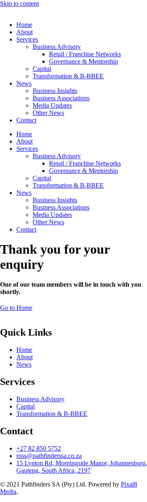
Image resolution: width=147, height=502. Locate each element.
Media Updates (52, 105)
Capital (42, 68)
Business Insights (55, 90)
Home (24, 24)
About (24, 32)
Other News (48, 112)
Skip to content (19, 3)
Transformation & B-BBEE (68, 76)
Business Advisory (57, 46)
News (23, 83)
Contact (26, 120)
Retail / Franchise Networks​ (85, 54)
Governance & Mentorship (83, 61)
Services (27, 39)
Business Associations (61, 98)
